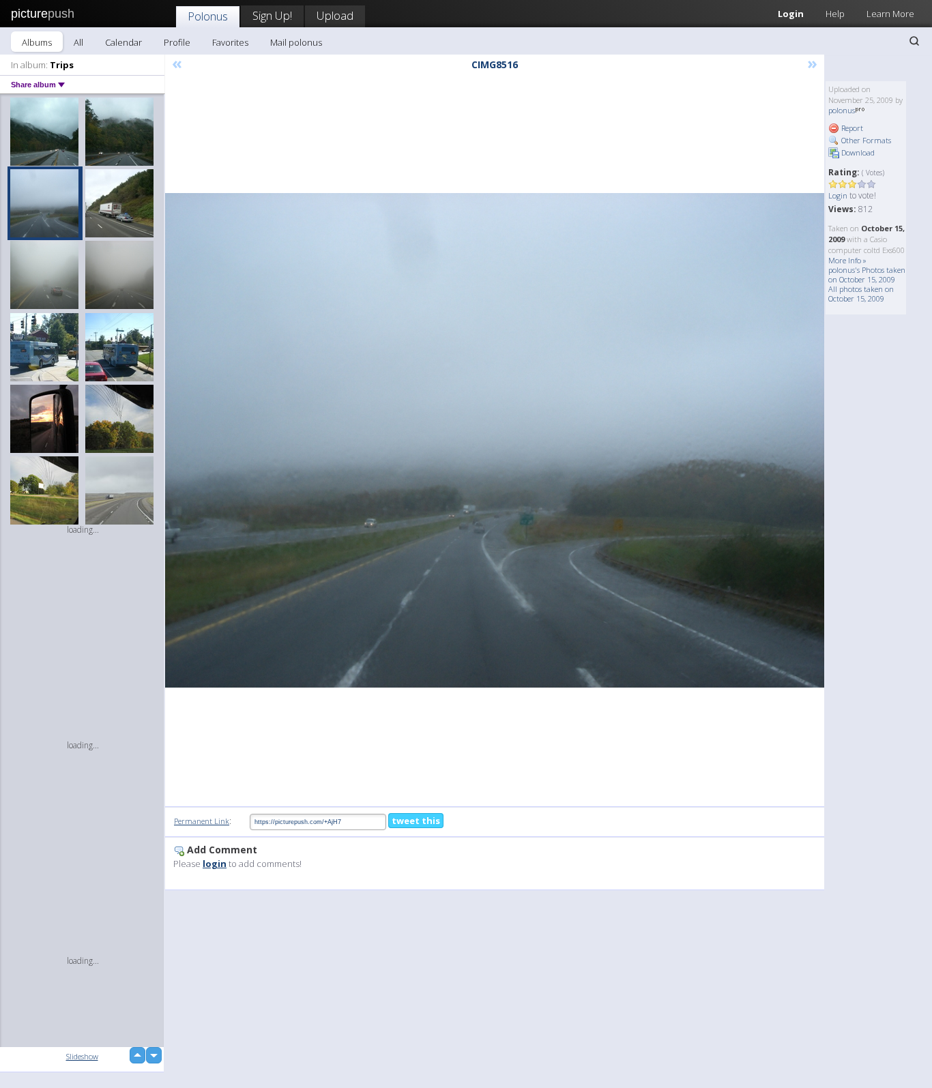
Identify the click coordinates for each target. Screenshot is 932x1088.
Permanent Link (201, 821)
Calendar (123, 42)
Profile (177, 42)
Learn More (890, 14)
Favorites (230, 42)
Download (857, 152)
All (78, 42)
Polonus (208, 16)
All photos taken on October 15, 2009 (861, 294)
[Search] (914, 41)
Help (835, 14)
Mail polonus (296, 42)
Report (851, 128)
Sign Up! (272, 15)
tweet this (416, 820)
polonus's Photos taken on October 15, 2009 (866, 274)
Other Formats (865, 140)
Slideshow (82, 1056)
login (215, 863)
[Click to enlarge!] (494, 440)
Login (791, 14)
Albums (37, 42)
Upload (335, 15)
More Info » (847, 260)
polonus (841, 110)
